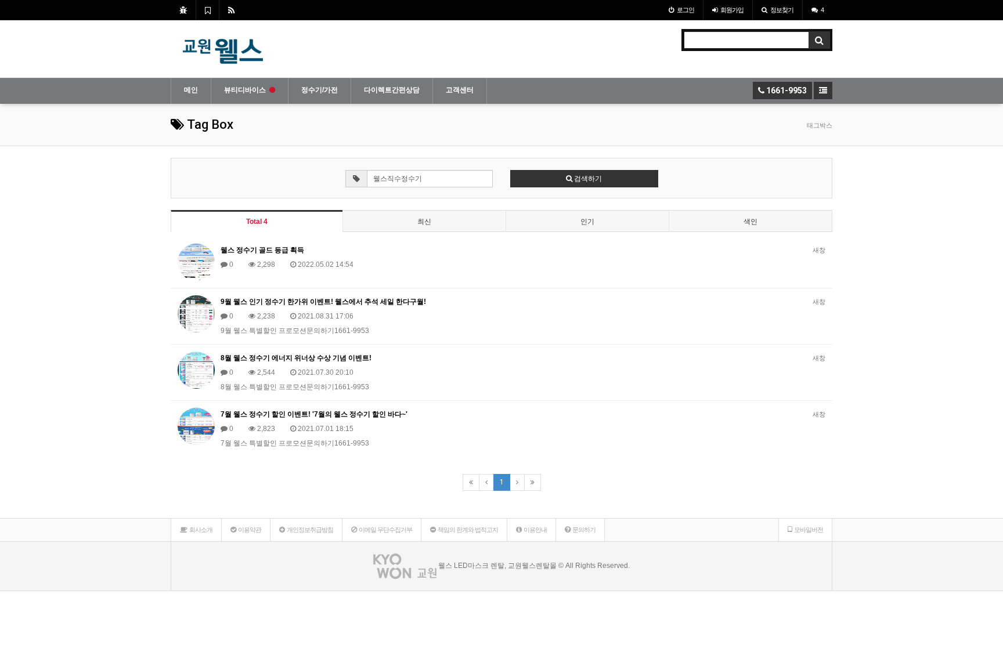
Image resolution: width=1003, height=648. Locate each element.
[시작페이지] (183, 10)
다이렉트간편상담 (392, 90)
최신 (424, 222)
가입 (732, 9)
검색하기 (587, 179)
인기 (587, 222)
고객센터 (460, 90)
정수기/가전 (319, 90)
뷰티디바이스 (245, 90)
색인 (750, 222)
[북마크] (207, 10)
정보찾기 (781, 9)
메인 (191, 90)
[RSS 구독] (231, 10)
